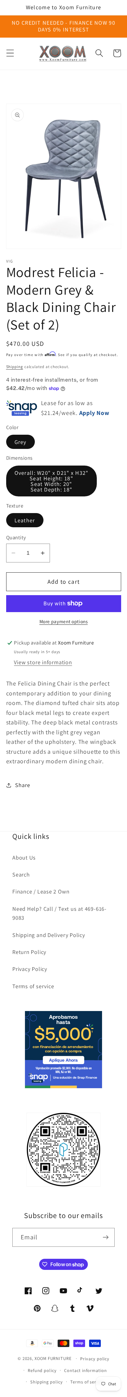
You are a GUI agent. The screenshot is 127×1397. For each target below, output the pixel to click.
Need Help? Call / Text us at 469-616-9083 (59, 913)
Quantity (16, 537)
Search (21, 874)
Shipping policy (46, 1382)
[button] (10, 53)
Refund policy (42, 1370)
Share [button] (22, 785)
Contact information (85, 1370)
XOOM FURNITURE (53, 1358)
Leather (24, 520)
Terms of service (33, 986)
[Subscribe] (105, 1237)
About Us (24, 857)
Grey (20, 442)
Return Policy (29, 952)
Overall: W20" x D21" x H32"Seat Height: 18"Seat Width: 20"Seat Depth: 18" (51, 481)
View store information (43, 662)
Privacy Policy (29, 968)
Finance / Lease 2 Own (40, 891)
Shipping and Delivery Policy (48, 935)
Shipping (14, 366)
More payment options (63, 621)
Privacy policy (94, 1359)
